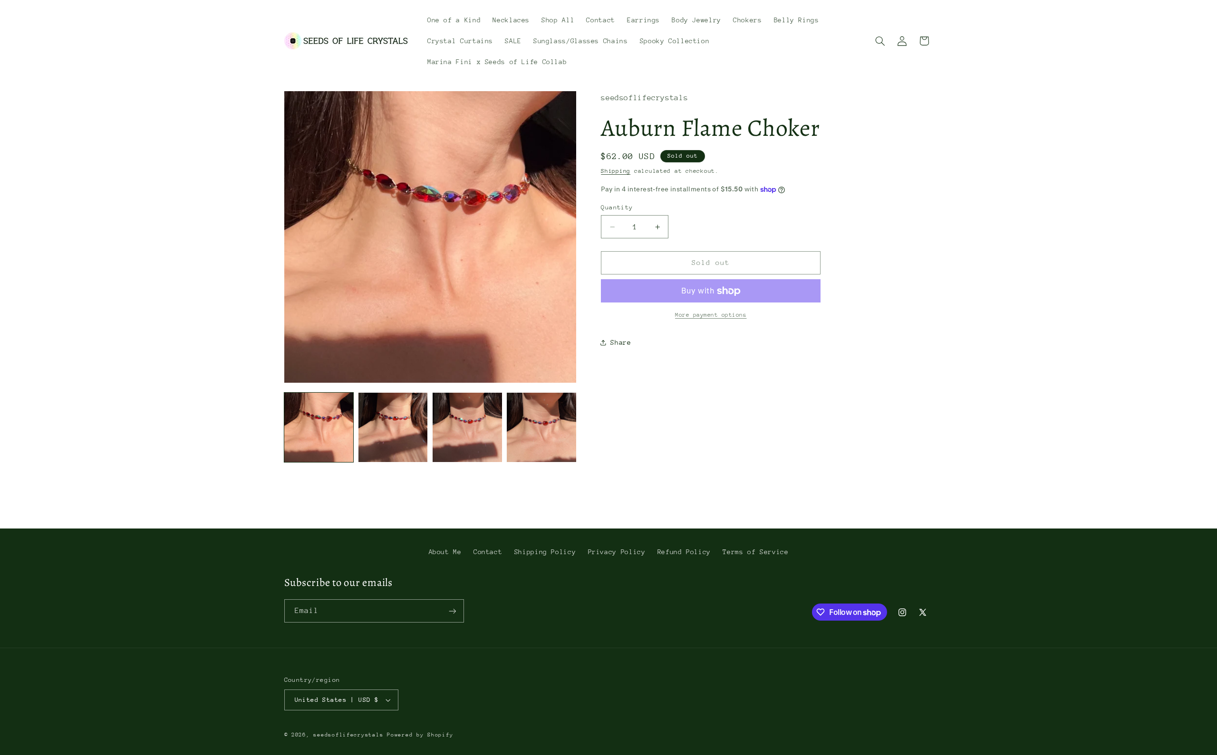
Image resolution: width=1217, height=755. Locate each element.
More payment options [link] (711, 314)
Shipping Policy (545, 552)
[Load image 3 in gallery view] (467, 427)
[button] (880, 41)
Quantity (617, 207)
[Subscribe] (452, 611)
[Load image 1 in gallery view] (319, 427)
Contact (487, 552)
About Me (445, 552)
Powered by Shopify (420, 735)
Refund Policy (684, 552)
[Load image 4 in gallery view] (541, 427)
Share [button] (620, 342)
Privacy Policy (617, 552)
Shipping (615, 171)
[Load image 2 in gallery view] (393, 427)
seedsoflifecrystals (348, 735)
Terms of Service (755, 552)
